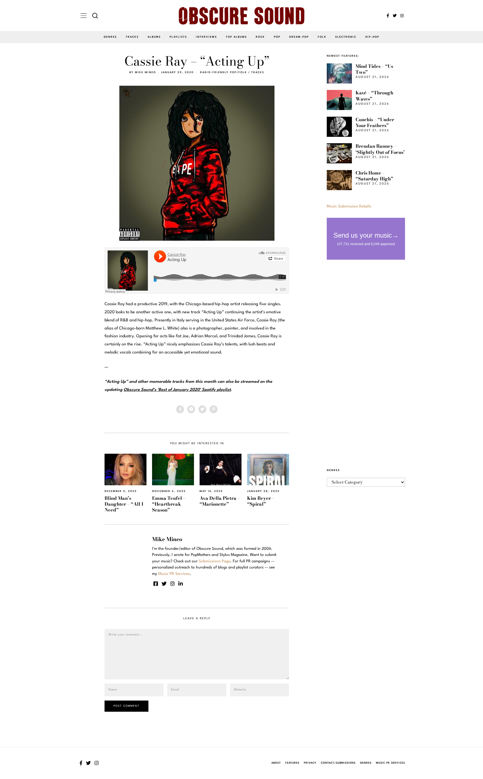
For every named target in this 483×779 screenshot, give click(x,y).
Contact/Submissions (338, 763)
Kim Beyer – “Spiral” (260, 501)
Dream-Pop (299, 37)
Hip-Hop (372, 37)
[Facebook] (387, 15)
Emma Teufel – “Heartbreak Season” (169, 504)
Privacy (310, 763)
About (276, 763)
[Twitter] (394, 15)
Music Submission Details (349, 206)
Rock (260, 37)
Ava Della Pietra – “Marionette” (220, 501)
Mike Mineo (145, 72)
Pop (277, 37)
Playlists (178, 37)
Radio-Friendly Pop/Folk (223, 72)
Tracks (132, 37)
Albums (154, 37)
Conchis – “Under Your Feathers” (375, 122)
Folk (322, 37)
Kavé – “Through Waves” (374, 95)
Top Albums (236, 37)
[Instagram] (402, 15)
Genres (110, 37)
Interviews (206, 37)
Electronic (345, 37)
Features (292, 763)
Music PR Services (390, 763)
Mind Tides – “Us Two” (374, 69)
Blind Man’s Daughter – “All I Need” (124, 504)
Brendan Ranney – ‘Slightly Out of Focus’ (380, 149)
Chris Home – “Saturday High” (374, 175)
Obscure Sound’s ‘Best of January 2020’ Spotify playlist (177, 390)
